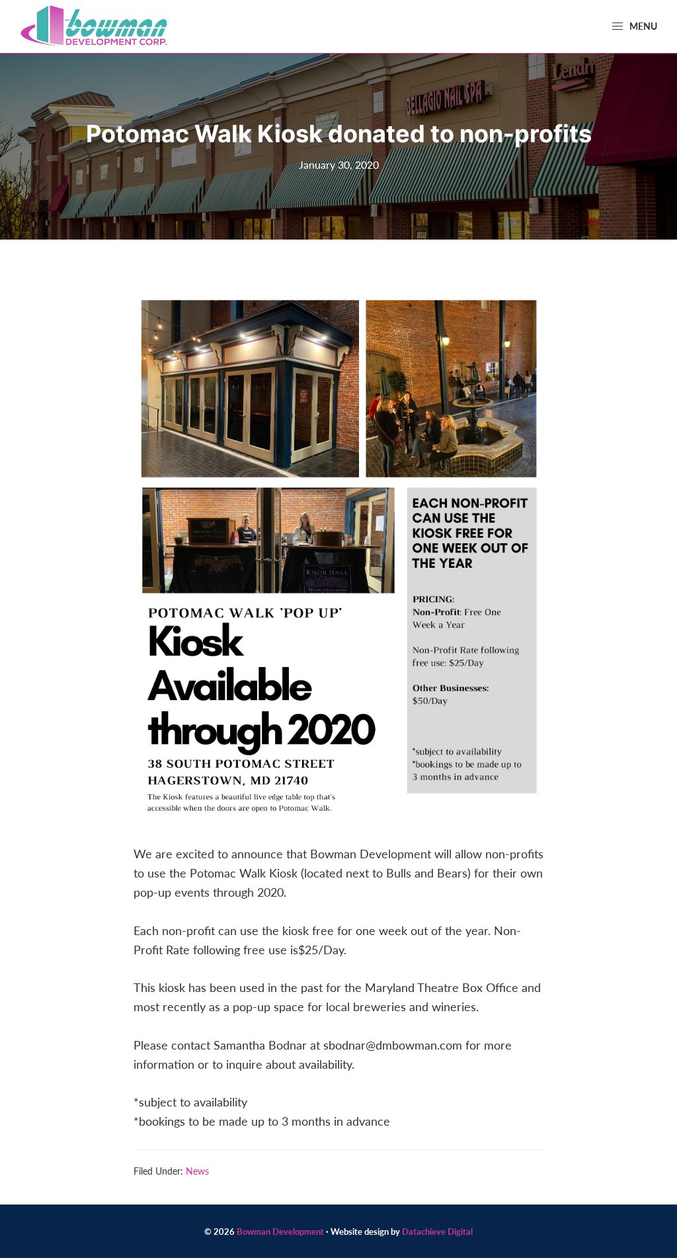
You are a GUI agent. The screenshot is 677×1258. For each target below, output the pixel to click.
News (197, 1170)
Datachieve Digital (437, 1231)
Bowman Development (280, 1231)
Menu (642, 25)
